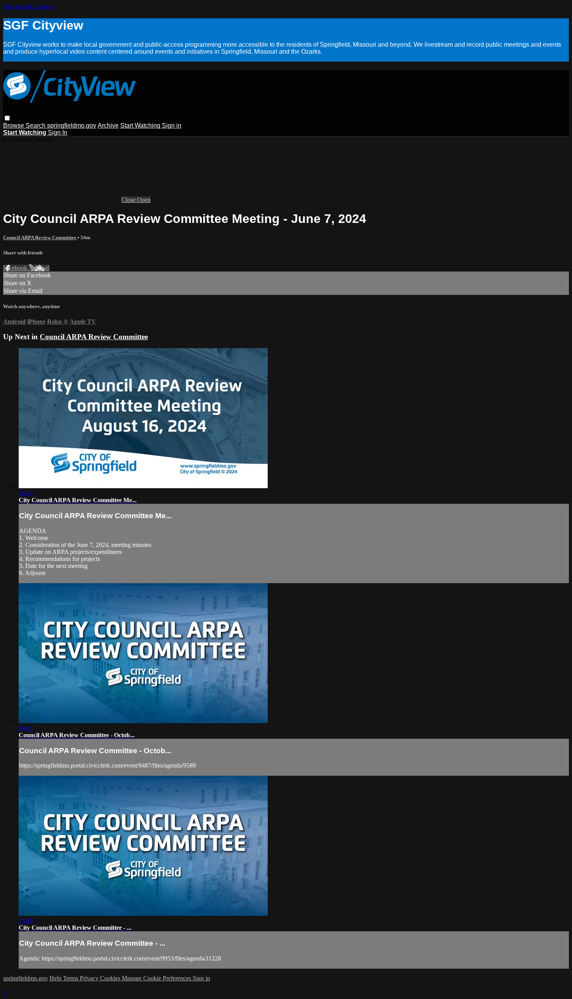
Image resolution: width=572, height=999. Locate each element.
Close (129, 199)
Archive (108, 125)
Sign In (57, 132)
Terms (71, 978)
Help (56, 978)
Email (42, 268)
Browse (14, 125)
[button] (7, 118)
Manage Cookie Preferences (157, 978)
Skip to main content (28, 6)
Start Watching (141, 125)
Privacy (90, 978)
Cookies (111, 978)
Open (144, 199)
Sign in (171, 125)
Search (36, 125)
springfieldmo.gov (71, 125)
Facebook (16, 268)
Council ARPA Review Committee (40, 237)
